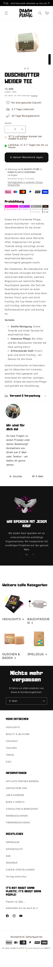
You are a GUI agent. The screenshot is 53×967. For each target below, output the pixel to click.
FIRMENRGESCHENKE (18, 822)
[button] (6, 13)
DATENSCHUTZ (14, 849)
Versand (34, 96)
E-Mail (39, 476)
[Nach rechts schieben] (33, 554)
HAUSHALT (12, 741)
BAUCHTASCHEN (38, 621)
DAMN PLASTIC (17, 948)
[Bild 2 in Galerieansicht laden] (28, 68)
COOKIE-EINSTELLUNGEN (20, 869)
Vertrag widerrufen (16, 876)
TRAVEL (10, 755)
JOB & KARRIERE (15, 795)
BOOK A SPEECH (15, 802)
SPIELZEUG (35, 654)
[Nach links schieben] (20, 554)
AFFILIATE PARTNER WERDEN (22, 781)
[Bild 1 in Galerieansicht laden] (25, 68)
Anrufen (17, 476)
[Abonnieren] (43, 701)
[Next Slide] (49, 3)
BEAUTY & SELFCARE (18, 734)
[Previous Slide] (4, 3)
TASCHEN (11, 748)
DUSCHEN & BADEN (11, 656)
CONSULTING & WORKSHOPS (22, 809)
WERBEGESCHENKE (17, 815)
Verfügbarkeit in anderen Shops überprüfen (25, 183)
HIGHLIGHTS (11, 619)
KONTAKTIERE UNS (16, 788)
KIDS (8, 761)
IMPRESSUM (12, 842)
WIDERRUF (12, 862)
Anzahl (8, 123)
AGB (8, 856)
